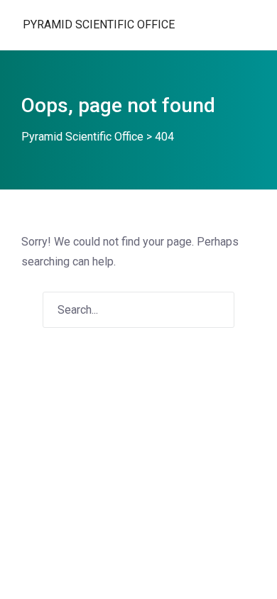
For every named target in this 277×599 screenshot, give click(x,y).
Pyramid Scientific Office (99, 24)
